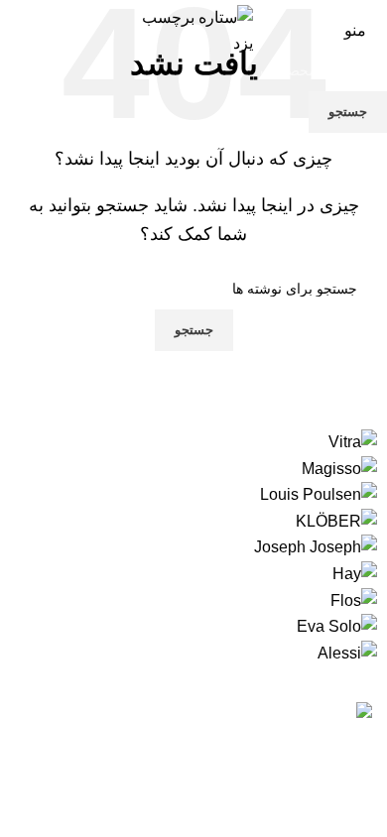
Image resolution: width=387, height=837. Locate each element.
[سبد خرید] (16, 30)
